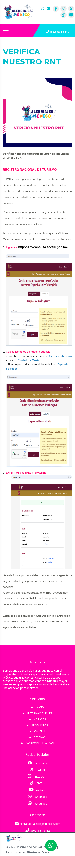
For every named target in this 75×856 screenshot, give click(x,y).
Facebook (40, 763)
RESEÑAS (40, 737)
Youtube (40, 790)
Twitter (40, 770)
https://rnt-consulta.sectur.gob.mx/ (43, 247)
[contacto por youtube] (71, 15)
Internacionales (39, 713)
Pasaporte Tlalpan (40, 743)
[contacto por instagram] (63, 9)
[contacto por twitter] (71, 9)
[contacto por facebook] (56, 9)
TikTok (40, 783)
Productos (39, 725)
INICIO (40, 707)
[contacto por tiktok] (63, 15)
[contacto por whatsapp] (43, 8)
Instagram (40, 776)
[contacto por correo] (48, 8)
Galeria (39, 731)
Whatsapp (40, 797)
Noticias (39, 719)
